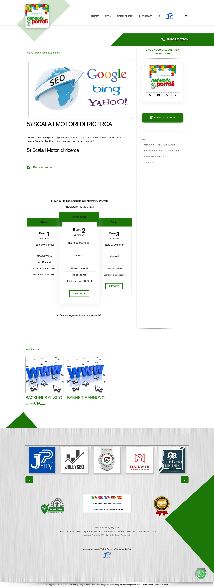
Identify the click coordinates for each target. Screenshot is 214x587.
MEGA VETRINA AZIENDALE (159, 144)
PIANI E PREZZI (126, 16)
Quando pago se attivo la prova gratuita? (80, 315)
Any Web (114, 527)
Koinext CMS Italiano (116, 549)
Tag (81, 584)
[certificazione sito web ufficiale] (162, 506)
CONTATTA (79, 293)
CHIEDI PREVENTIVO (164, 118)
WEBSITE (149, 162)
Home (30, 52)
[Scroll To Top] (209, 583)
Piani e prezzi (41, 167)
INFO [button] (107, 16)
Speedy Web (98, 549)
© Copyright (51, 584)
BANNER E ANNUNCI (155, 156)
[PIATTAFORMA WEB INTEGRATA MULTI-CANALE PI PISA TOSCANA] (74, 460)
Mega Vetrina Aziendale (47, 52)
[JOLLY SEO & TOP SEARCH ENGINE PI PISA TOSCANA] (42, 460)
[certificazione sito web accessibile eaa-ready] (52, 506)
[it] (94, 497)
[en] (101, 497)
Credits (87, 584)
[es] (120, 497)
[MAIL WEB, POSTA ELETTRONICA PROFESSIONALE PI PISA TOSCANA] (107, 460)
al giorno (44, 238)
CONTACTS (146, 16)
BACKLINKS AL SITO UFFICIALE (161, 150)
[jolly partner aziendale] (170, 16)
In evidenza (32, 349)
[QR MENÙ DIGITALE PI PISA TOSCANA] (140, 460)
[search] (158, 16)
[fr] (107, 497)
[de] (113, 497)
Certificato (107, 503)
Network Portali (161, 584)
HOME (96, 16)
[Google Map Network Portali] (186, 16)
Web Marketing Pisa (100, 584)
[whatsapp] (201, 574)
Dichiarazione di (107, 509)
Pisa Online (125, 584)
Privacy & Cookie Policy (68, 584)
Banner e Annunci (86, 397)
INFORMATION (177, 39)
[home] (44, 16)
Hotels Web (136, 584)
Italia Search (148, 584)
